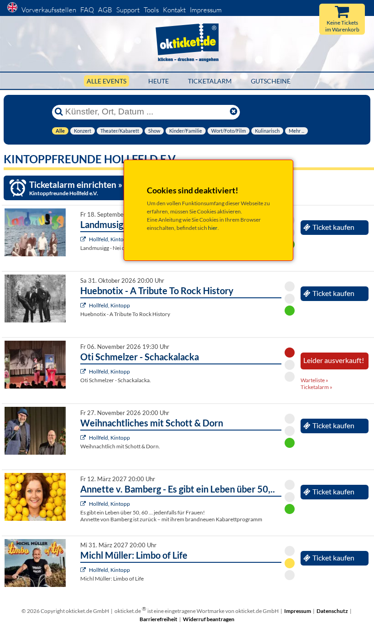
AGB (105, 9)
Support (128, 9)
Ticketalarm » (316, 387)
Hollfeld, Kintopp (109, 239)
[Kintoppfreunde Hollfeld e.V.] (84, 239)
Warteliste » (314, 380)
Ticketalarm (210, 81)
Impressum (206, 9)
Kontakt (174, 9)
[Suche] (58, 112)
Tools (151, 9)
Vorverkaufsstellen (48, 9)
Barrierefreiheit (158, 619)
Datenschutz (332, 610)
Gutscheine (271, 81)
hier (213, 227)
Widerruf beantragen (208, 619)
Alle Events (106, 81)
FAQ (87, 9)
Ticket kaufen (333, 227)
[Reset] (233, 112)
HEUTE (158, 81)
